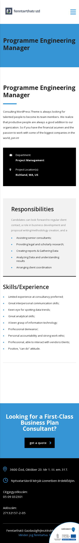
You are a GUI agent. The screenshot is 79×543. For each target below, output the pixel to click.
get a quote (38, 443)
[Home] (23, 11)
